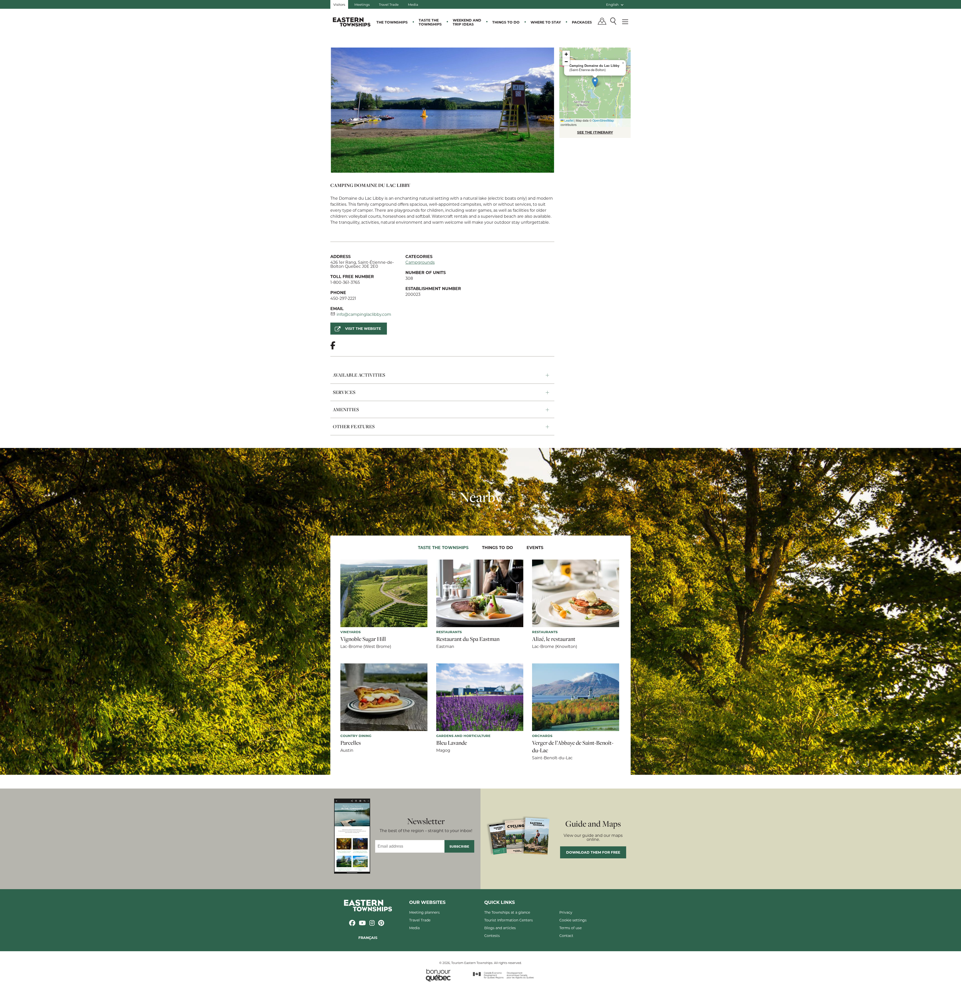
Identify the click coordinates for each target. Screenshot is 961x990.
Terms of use (570, 927)
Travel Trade (389, 4)
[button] (595, 82)
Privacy (565, 912)
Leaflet (569, 120)
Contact (566, 935)
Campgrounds (420, 262)
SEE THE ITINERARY (595, 132)
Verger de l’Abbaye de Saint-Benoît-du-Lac (572, 746)
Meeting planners (424, 912)
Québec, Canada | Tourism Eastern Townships (351, 22)
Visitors (339, 4)
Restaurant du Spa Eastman (468, 639)
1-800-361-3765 (345, 282)
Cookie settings (573, 920)
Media (413, 4)
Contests (492, 935)
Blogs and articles (500, 927)
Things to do (506, 22)
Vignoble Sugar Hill (363, 639)
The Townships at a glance (507, 912)
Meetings (362, 4)
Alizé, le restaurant (553, 639)
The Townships (392, 22)
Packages (582, 22)
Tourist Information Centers (508, 920)
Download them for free (593, 852)
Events (535, 547)
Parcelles (350, 743)
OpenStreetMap (603, 120)
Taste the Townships (430, 22)
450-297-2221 (343, 298)
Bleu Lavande (451, 743)
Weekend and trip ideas (467, 22)
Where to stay (546, 22)
